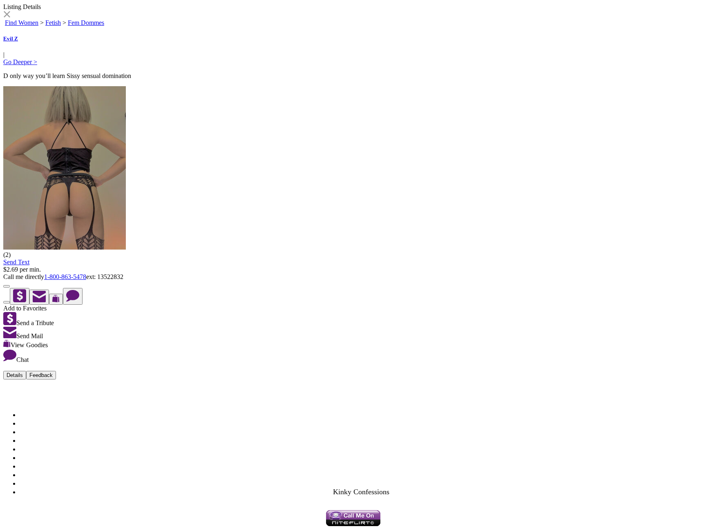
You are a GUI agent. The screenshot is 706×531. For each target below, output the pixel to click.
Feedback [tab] (41, 375)
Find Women (21, 22)
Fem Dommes (86, 22)
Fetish (53, 22)
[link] (6, 15)
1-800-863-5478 (65, 276)
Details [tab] (15, 375)
